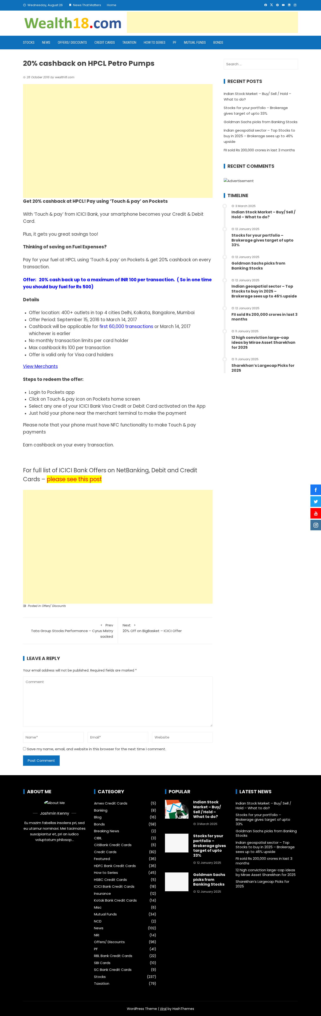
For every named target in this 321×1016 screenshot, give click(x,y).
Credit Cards (104, 42)
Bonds (218, 42)
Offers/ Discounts (72, 42)
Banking (100, 810)
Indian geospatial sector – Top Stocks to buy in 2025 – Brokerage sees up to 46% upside (259, 136)
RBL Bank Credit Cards (113, 955)
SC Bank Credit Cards (113, 969)
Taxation (129, 42)
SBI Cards (102, 963)
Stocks (29, 42)
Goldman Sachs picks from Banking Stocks (261, 121)
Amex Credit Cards (110, 803)
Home (111, 5)
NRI (96, 935)
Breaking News (106, 831)
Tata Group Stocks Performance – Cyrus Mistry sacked (72, 631)
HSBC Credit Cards (110, 879)
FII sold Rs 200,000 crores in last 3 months (259, 150)
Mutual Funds (195, 42)
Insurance (102, 893)
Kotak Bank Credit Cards (115, 900)
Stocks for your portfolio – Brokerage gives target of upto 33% (262, 240)
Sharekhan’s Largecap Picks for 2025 (262, 368)
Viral (163, 1008)
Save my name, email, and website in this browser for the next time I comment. (96, 748)
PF (174, 42)
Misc (98, 907)
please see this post (74, 479)
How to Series (154, 42)
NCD (98, 921)
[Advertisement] (212, 22)
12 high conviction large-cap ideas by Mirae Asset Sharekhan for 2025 (263, 342)
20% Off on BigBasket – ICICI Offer (152, 628)
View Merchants (40, 366)
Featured (102, 858)
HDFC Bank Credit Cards (115, 866)
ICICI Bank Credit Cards (114, 886)
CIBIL (98, 838)
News (46, 42)
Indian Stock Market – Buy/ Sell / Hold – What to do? (263, 214)
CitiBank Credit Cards (113, 845)
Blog (98, 817)
